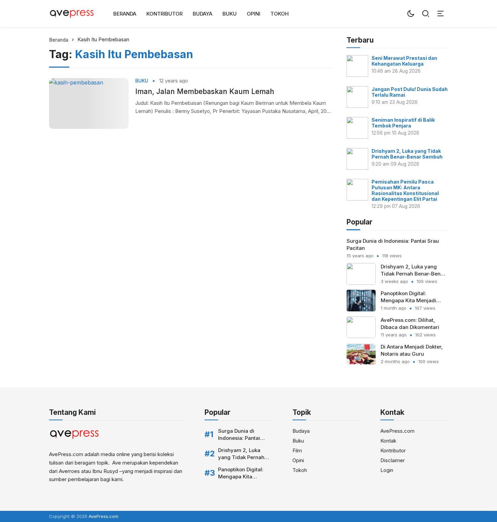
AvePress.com (397, 431)
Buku (229, 13)
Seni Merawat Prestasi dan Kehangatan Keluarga (404, 61)
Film (297, 450)
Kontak (388, 440)
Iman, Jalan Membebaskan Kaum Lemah (204, 91)
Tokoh (279, 13)
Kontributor (164, 13)
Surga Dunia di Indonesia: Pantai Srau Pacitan (239, 438)
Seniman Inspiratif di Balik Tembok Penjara (403, 122)
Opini (253, 13)
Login (386, 470)
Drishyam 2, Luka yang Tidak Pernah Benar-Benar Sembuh (407, 154)
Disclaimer (392, 460)
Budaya (202, 13)
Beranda (124, 13)
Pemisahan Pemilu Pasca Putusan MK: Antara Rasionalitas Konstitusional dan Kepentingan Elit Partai (405, 190)
